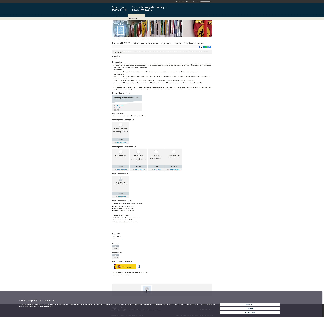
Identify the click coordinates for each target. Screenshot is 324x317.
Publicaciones (153, 15)
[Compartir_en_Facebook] (200, 47)
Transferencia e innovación (203, 15)
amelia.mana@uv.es (140, 169)
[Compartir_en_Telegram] (208, 47)
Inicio (113, 38)
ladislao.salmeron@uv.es (122, 142)
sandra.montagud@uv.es (175, 169)
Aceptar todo (249, 304)
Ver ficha (120, 139)
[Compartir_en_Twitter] (202, 47)
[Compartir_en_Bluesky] (210, 47)
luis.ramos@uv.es (122, 196)
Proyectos (136, 15)
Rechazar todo (250, 308)
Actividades (169, 15)
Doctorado (186, 15)
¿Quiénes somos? (120, 15)
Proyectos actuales (133, 18)
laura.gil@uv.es (157, 169)
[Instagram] (116, 110)
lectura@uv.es (119, 107)
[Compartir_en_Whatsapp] (206, 47)
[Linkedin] (115, 110)
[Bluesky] (118, 110)
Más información (48, 306)
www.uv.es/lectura (120, 105)
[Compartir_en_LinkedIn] (204, 47)
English (183, 1)
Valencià (178, 1)
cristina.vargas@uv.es (122, 169)
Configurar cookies (249, 312)
